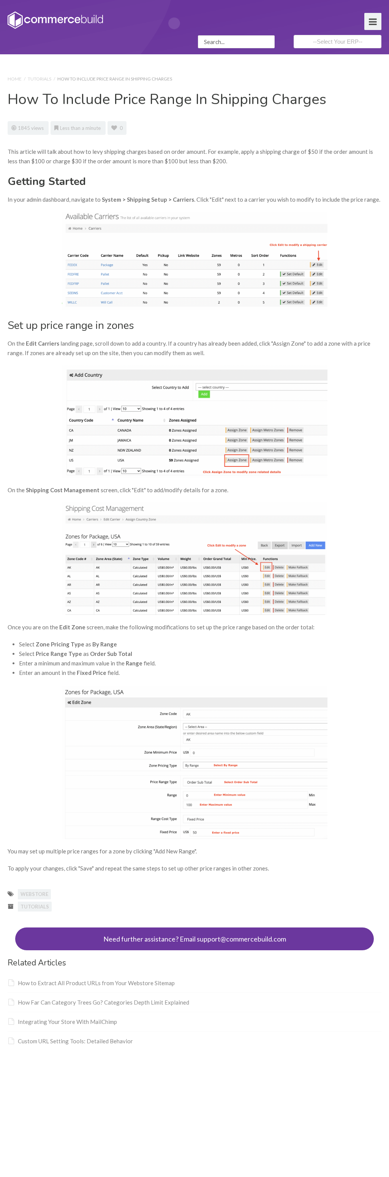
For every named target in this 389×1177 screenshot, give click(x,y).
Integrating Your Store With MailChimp (67, 1021)
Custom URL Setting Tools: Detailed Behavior (75, 1041)
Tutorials (39, 79)
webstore (34, 894)
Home (15, 79)
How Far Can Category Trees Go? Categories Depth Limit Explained (103, 1002)
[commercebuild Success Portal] (55, 19)
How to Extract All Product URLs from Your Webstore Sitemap (96, 983)
